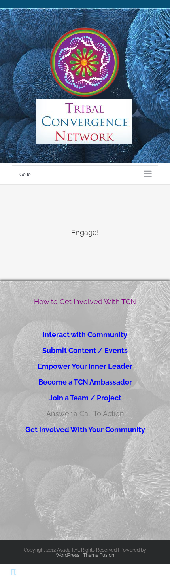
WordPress (67, 555)
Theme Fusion (98, 555)
